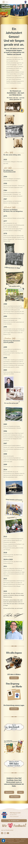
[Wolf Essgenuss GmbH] (25, 2)
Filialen (20, 792)
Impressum (17, 839)
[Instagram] (5, 833)
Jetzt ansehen (14, 678)
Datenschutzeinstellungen (9, 841)
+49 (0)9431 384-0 (14, 820)
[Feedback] (14, 825)
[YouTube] (8, 833)
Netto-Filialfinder (15, 796)
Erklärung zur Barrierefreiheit (14, 842)
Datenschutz (23, 839)
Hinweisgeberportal (20, 841)
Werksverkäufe (9, 792)
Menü (7, 2)
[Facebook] (2, 833)
